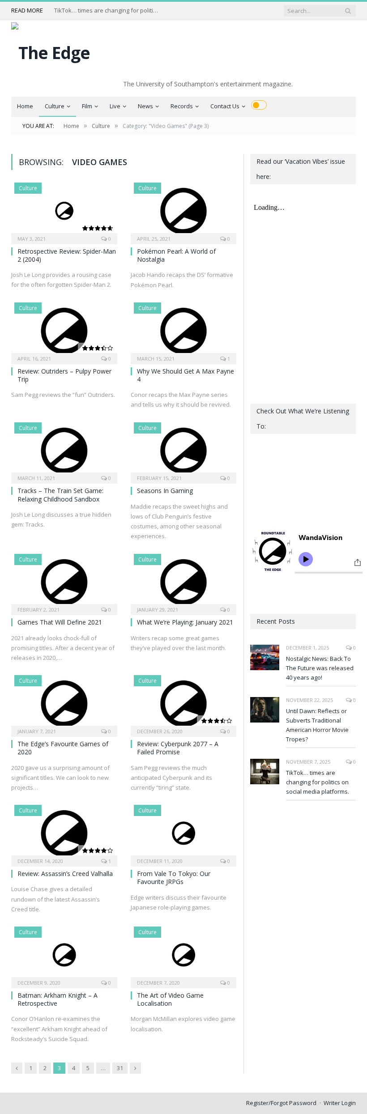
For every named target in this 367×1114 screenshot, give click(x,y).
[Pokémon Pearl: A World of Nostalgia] (184, 210)
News (145, 106)
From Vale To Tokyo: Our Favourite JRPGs (173, 877)
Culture (54, 106)
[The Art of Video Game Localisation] (184, 954)
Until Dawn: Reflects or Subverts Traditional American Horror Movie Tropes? (317, 725)
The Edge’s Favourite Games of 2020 (62, 748)
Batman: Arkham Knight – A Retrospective (57, 999)
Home (25, 106)
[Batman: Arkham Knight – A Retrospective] (64, 954)
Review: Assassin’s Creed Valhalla (65, 873)
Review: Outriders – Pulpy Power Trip (64, 375)
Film (87, 106)
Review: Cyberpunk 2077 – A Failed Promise (177, 748)
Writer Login (340, 1103)
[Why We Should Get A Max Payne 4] (184, 330)
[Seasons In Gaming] (184, 450)
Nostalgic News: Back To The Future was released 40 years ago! (320, 668)
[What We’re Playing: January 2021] (184, 582)
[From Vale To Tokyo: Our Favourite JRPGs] (184, 833)
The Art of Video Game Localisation (170, 999)
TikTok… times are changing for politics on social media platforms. (108, 10)
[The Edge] (50, 50)
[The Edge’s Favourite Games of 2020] (64, 703)
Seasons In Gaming (165, 490)
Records (182, 106)
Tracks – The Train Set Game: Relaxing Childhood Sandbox (60, 494)
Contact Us (224, 106)
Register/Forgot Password (281, 1103)
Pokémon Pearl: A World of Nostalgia (176, 255)
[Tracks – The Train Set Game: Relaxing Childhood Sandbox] (64, 450)
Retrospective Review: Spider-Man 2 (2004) (66, 255)
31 (120, 1068)
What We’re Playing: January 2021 (185, 622)
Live (115, 106)
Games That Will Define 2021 (59, 622)
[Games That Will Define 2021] (64, 582)
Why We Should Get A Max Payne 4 (185, 375)
